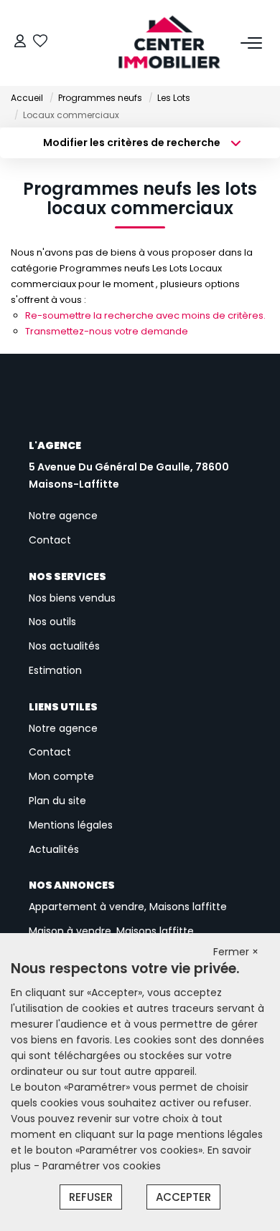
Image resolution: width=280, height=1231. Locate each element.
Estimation (55, 670)
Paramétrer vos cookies (101, 1166)
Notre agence (63, 515)
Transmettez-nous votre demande (106, 331)
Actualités (54, 849)
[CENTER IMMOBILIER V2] (144, 43)
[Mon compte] (20, 42)
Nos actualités (64, 646)
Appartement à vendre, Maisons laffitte (128, 906)
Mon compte (61, 776)
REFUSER (91, 1197)
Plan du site (57, 800)
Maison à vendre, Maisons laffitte (111, 931)
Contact (50, 540)
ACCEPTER (183, 1197)
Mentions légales (71, 825)
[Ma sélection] (40, 42)
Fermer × (235, 952)
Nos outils (52, 621)
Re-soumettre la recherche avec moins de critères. (145, 315)
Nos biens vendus (72, 598)
